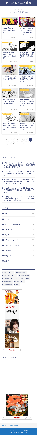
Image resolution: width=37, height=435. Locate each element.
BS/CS (5, 272)
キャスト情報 (7, 275)
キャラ (15, 275)
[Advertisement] (17, 377)
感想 (24, 281)
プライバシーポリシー (14, 430)
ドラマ (19, 235)
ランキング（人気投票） (18, 278)
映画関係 (19, 256)
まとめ (12, 272)
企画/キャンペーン (8, 281)
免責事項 (26, 430)
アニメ (19, 214)
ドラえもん (19, 229)
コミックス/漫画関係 (19, 224)
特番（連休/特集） (8, 284)
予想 (28, 278)
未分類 (19, 261)
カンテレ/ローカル (21, 272)
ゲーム (19, 219)
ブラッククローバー (19, 240)
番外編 (17, 284)
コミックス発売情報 (24, 275)
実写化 (17, 281)
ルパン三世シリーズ (19, 245)
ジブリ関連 (6, 278)
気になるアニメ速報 (18, 2)
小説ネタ (19, 250)
